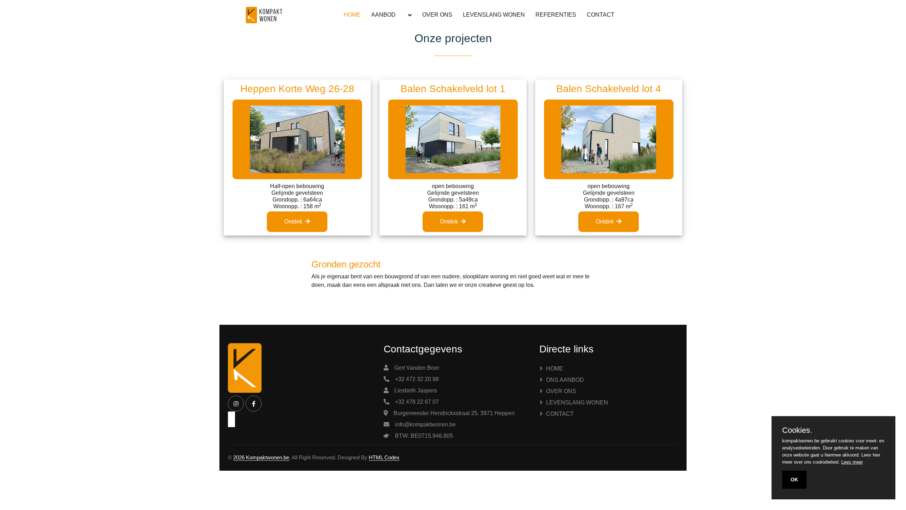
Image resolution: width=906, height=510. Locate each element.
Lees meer (852, 462)
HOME (352, 15)
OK (794, 479)
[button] (409, 15)
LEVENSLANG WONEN (494, 15)
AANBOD (383, 15)
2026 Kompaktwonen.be (261, 457)
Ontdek (293, 222)
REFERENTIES (555, 15)
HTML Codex (384, 457)
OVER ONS (437, 15)
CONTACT (600, 15)
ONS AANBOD (565, 380)
